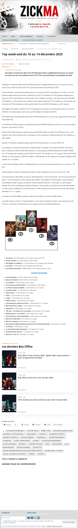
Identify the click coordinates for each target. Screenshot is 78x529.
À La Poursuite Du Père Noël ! (15, 430)
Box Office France (35, 59)
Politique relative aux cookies (54, 526)
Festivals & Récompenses (10, 40)
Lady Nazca (22, 444)
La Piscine (35, 440)
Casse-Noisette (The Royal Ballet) (13, 434)
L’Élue (66, 444)
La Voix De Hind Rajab (9, 444)
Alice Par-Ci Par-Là (33, 430)
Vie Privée (31, 454)
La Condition (7, 440)
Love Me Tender (56, 444)
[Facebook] (32, 517)
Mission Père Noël (8, 447)
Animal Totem (46, 430)
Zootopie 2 (40, 454)
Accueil (4, 36)
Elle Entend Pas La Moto (56, 434)
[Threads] (38, 517)
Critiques (40, 36)
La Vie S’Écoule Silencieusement (51, 440)
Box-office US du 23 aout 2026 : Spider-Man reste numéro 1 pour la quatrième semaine (44, 356)
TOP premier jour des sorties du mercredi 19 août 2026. (42, 400)
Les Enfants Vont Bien (35, 444)
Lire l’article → (22, 368)
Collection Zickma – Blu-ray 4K (33, 40)
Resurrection (37, 447)
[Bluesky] (28, 517)
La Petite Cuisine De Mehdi (21, 440)
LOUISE (47, 444)
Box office (14, 49)
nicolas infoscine (22, 59)
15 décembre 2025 (9, 59)
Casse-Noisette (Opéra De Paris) (62, 430)
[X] (35, 517)
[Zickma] (39, 33)
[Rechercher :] (66, 43)
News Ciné (44, 59)
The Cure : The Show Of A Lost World (14, 454)
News (13, 36)
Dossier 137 (42, 434)
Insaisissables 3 (41, 437)
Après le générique (26, 36)
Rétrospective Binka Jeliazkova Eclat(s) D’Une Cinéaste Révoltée (22, 450)
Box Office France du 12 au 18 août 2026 (35, 377)
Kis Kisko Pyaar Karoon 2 (56, 437)
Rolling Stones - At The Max (53, 450)
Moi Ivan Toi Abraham (23, 447)
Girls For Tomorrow (27, 437)
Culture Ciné (51, 36)
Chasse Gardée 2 (31, 434)
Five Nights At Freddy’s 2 (10, 437)
